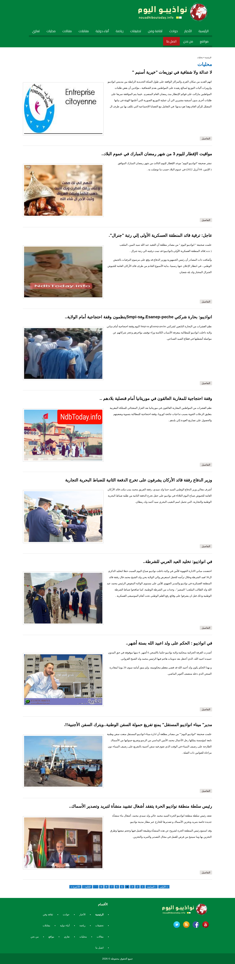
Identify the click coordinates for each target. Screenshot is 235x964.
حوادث (173, 31)
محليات (51, 31)
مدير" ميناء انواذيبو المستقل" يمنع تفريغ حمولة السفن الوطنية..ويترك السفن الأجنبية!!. (138, 724)
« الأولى (164, 886)
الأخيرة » (75, 886)
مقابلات (84, 31)
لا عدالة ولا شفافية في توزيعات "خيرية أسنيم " (172, 72)
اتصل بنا (171, 41)
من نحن (188, 41)
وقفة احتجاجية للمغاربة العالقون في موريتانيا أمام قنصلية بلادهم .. (156, 398)
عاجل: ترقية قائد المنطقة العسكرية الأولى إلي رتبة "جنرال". (160, 235)
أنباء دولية (102, 31)
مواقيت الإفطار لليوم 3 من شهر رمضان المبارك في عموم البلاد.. (157, 153)
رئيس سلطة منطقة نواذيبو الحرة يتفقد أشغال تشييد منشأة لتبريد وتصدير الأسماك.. (140, 806)
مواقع (204, 41)
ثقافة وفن (155, 31)
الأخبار (188, 31)
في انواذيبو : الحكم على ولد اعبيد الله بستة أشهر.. (169, 643)
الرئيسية (204, 31)
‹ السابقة (151, 886)
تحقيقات (135, 31)
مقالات (67, 31)
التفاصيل (206, 138)
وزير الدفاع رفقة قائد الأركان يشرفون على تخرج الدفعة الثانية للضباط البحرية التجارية (138, 480)
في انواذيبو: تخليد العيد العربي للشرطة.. (177, 561)
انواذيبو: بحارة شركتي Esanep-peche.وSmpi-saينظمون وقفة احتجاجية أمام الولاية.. (138, 317)
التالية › (87, 886)
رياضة (120, 31)
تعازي (36, 31)
